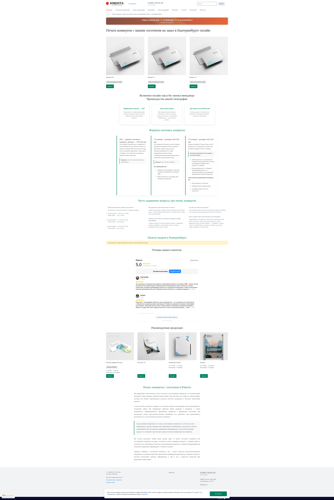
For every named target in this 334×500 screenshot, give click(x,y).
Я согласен (218, 494)
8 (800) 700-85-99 (156, 3)
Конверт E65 (110, 77)
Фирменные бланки (175, 362)
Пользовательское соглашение (114, 480)
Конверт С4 (193, 77)
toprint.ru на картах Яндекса (167, 320)
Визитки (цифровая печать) (114, 362)
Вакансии (172, 472)
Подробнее (144, 494)
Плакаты (202, 362)
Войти (221, 3)
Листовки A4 (141, 362)
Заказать (110, 86)
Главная (108, 14)
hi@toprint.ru (203, 484)
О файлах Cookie (110, 482)
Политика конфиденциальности (114, 477)
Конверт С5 (151, 77)
